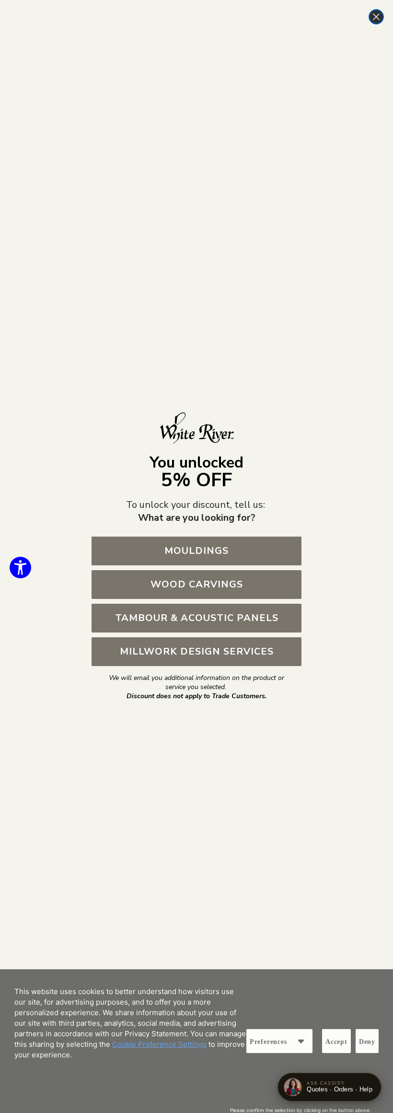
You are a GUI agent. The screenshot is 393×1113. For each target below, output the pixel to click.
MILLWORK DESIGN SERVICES (197, 651)
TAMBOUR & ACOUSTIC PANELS (196, 617)
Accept (336, 1041)
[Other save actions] (300, 1041)
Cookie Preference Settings (159, 1044)
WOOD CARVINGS (196, 584)
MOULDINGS (196, 550)
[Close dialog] (376, 17)
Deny (367, 1041)
